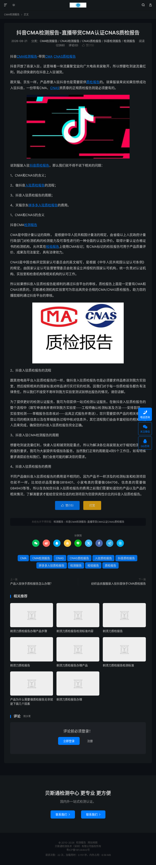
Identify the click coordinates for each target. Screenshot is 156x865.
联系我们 (63, 814)
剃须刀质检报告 (113, 631)
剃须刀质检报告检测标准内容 (74, 631)
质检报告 (93, 82)
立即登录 (69, 741)
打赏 (92, 505)
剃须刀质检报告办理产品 (72, 665)
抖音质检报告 (39, 165)
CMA (49, 56)
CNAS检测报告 (69, 41)
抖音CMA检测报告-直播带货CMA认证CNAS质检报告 (78, 33)
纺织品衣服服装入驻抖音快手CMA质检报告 (118, 583)
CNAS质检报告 (91, 41)
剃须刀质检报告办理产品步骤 (28, 631)
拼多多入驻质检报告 (43, 205)
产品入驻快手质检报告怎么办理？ (31, 583)
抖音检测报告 (112, 41)
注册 (90, 741)
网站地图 (93, 842)
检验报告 (52, 247)
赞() (88, 45)
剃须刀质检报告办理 (69, 699)
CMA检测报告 (12, 14)
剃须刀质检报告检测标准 (118, 665)
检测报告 (78, 5)
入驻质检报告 (35, 185)
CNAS (54, 88)
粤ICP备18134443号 (78, 849)
